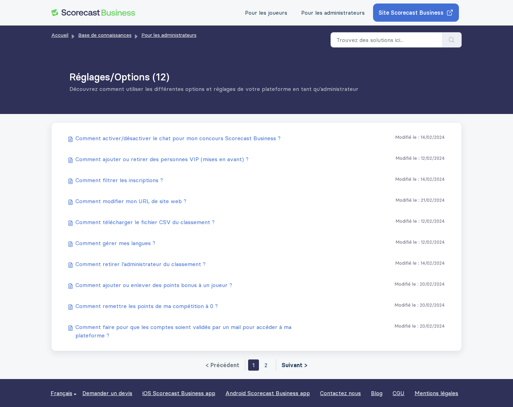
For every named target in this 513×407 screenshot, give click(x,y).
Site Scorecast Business (411, 12)
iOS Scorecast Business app (178, 393)
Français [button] (61, 393)
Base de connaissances (105, 35)
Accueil (59, 35)
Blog (376, 393)
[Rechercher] (452, 40)
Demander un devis (107, 393)
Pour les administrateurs (333, 12)
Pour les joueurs (266, 12)
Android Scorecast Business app (267, 393)
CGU (398, 393)
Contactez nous (340, 393)
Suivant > (294, 365)
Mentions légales (436, 393)
